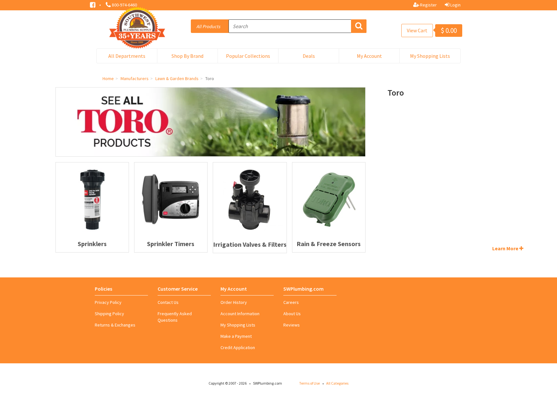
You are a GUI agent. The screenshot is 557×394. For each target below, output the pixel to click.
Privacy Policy (108, 302)
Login (455, 5)
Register (428, 5)
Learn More (505, 248)
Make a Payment (236, 336)
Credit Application (237, 347)
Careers (291, 302)
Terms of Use (309, 383)
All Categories (337, 383)
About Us (292, 313)
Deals (309, 56)
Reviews (291, 325)
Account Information (239, 313)
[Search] (358, 26)
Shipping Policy (109, 313)
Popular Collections (248, 56)
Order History (233, 302)
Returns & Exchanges (115, 325)
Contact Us (168, 302)
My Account (369, 56)
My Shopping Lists (430, 56)
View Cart (417, 30)
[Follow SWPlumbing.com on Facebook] (93, 4)
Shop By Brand (187, 56)
